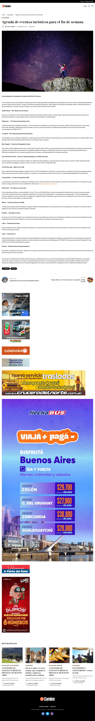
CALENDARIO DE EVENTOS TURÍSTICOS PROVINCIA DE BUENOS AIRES (12, 671)
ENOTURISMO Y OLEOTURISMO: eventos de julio (82, 670)
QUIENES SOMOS (44, 706)
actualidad (6, 268)
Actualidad (10, 15)
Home (3, 15)
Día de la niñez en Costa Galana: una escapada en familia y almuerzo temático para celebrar (35, 671)
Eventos (14, 268)
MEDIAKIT (53, 706)
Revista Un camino (10, 26)
